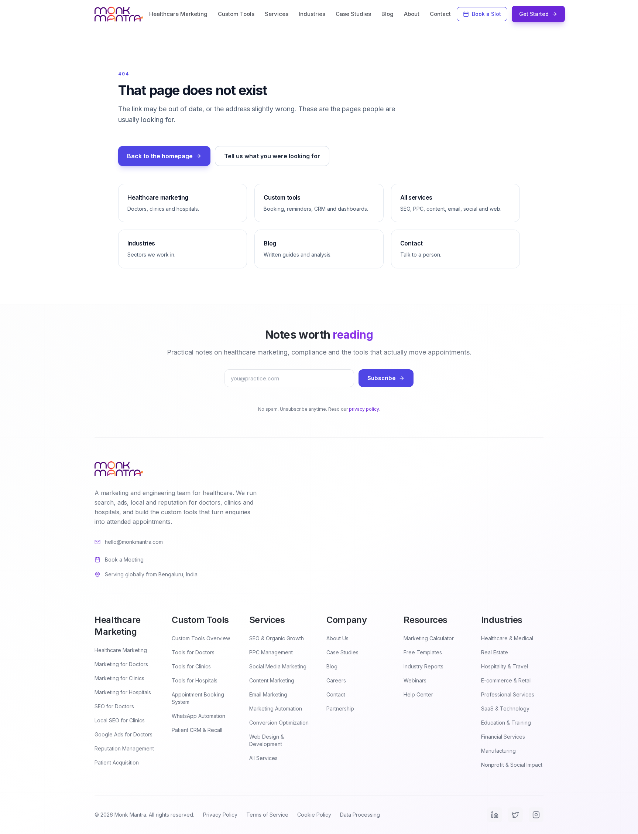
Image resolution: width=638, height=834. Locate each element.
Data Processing (360, 814)
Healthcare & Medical (507, 638)
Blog (387, 13)
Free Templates (423, 652)
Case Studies (353, 13)
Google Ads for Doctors (123, 734)
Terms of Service (267, 814)
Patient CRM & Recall (197, 730)
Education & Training (506, 722)
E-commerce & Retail (506, 680)
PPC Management (271, 652)
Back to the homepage (160, 156)
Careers (336, 680)
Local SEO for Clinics (120, 720)
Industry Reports (423, 666)
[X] (515, 814)
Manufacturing (498, 750)
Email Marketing (268, 694)
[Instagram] (536, 814)
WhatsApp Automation (198, 716)
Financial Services (503, 736)
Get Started (534, 14)
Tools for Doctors (193, 652)
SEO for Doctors (114, 706)
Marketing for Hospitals (123, 692)
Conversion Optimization (279, 722)
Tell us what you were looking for (272, 156)
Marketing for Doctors (121, 664)
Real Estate (494, 652)
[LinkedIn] (494, 814)
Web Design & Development (266, 740)
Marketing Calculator (429, 638)
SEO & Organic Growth (276, 638)
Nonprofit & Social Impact (511, 765)
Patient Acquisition (117, 762)
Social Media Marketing (277, 666)
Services (276, 13)
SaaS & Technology (505, 708)
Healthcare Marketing (178, 13)
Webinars (415, 680)
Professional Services (507, 694)
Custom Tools (236, 13)
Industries (312, 13)
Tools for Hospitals (194, 680)
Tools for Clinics (191, 666)
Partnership (340, 708)
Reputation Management (124, 748)
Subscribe (381, 378)
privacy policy (364, 409)
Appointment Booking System (198, 698)
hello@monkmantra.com (134, 542)
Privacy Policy (220, 814)
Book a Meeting (124, 559)
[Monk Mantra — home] (119, 14)
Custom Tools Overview (201, 638)
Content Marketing (271, 680)
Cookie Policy (314, 814)
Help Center (418, 694)
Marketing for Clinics (119, 678)
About (411, 13)
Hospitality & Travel (504, 666)
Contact (440, 13)
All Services (263, 758)
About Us (337, 638)
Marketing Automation (275, 708)
